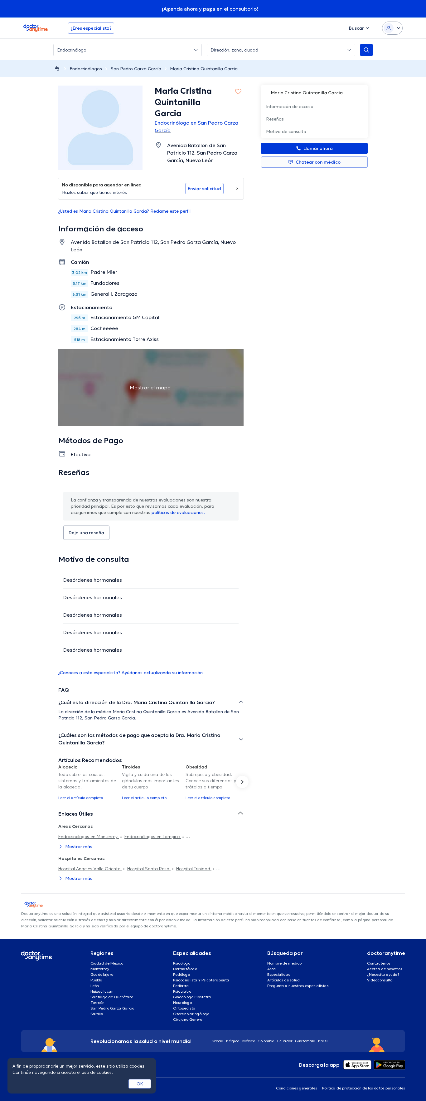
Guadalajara (102, 974)
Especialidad (279, 974)
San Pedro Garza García (136, 69)
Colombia (266, 1041)
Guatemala (305, 1041)
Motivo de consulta (286, 131)
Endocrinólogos (86, 69)
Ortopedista (184, 1008)
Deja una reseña (86, 533)
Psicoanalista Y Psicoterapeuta (201, 980)
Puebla (96, 980)
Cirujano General (188, 1019)
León (94, 985)
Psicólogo (181, 963)
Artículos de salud (283, 980)
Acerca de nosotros (384, 968)
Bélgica (233, 1041)
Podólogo (181, 974)
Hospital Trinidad (193, 868)
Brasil (323, 1041)
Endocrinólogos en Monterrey (88, 836)
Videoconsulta (380, 980)
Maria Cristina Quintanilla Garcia (204, 69)
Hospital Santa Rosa (149, 868)
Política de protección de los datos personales (363, 1088)
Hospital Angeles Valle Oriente (90, 868)
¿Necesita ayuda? (383, 974)
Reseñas (275, 119)
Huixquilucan (102, 991)
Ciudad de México (106, 963)
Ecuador (285, 1041)
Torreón (97, 1002)
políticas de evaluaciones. (178, 512)
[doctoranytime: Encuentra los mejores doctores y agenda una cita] (57, 68)
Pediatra (181, 985)
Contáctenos (378, 963)
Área (271, 968)
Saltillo (96, 1013)
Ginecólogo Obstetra (192, 997)
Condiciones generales (296, 1088)
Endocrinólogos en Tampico (152, 836)
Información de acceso (289, 106)
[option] (87, 782)
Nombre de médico (284, 963)
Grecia (217, 1041)
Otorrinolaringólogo (191, 1013)
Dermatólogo (185, 968)
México (248, 1041)
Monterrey (99, 968)
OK (140, 1084)
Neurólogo (182, 1002)
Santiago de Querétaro (111, 997)
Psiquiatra (182, 991)
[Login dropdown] (392, 28)
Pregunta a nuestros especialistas (298, 985)
